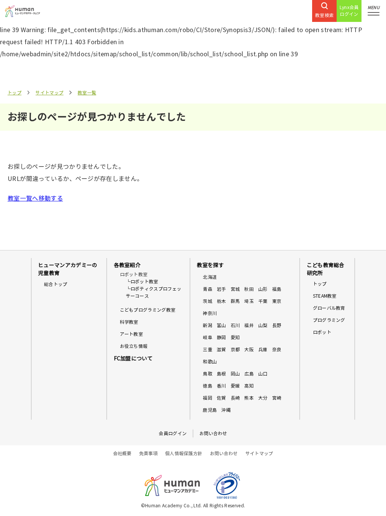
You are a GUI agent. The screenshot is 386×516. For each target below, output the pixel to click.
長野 (277, 325)
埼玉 (249, 301)
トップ (14, 93)
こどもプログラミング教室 (148, 310)
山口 (263, 374)
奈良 (277, 349)
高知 (249, 386)
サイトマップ (49, 93)
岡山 (235, 374)
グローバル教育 (329, 308)
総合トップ (55, 284)
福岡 (207, 398)
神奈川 (210, 313)
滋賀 (221, 349)
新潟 (207, 325)
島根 (221, 374)
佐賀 (221, 398)
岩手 (221, 289)
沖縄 (226, 410)
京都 (235, 349)
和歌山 (210, 362)
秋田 (249, 289)
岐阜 (207, 337)
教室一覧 (87, 93)
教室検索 (324, 15)
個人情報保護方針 (183, 453)
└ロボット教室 (142, 281)
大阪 (249, 349)
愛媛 (235, 386)
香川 (221, 386)
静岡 (221, 337)
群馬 (235, 301)
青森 (207, 289)
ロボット (322, 332)
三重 (207, 349)
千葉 (263, 301)
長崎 (235, 398)
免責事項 (148, 453)
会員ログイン (173, 433)
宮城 (235, 289)
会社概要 (122, 453)
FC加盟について (133, 358)
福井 (249, 325)
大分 (263, 398)
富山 (221, 325)
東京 (277, 301)
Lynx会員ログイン (349, 11)
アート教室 (131, 334)
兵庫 (263, 349)
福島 (277, 289)
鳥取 (207, 374)
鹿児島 (210, 410)
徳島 (207, 386)
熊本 (249, 398)
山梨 (263, 325)
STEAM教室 (325, 296)
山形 (263, 289)
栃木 (221, 301)
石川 (235, 325)
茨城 (207, 301)
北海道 (210, 277)
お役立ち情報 (134, 346)
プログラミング (329, 320)
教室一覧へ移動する (35, 198)
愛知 (235, 337)
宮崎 (277, 398)
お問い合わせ (213, 433)
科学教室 (129, 322)
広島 (249, 374)
